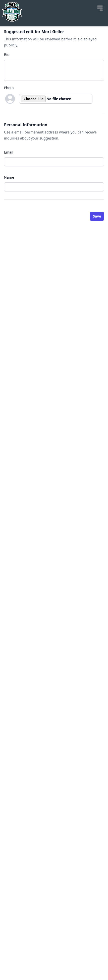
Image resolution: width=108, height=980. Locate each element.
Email (8, 152)
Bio (6, 54)
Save (97, 216)
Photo (9, 87)
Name (9, 177)
